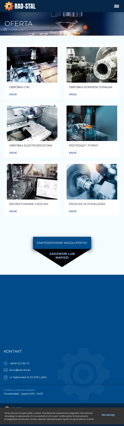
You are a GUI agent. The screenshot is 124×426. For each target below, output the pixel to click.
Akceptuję (108, 414)
